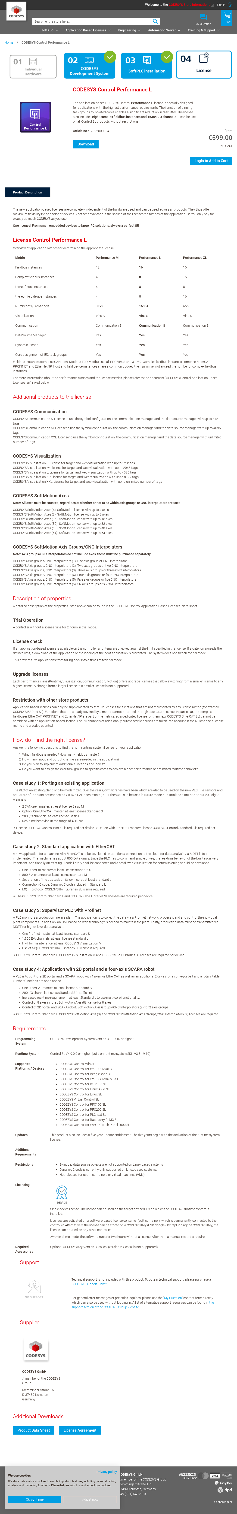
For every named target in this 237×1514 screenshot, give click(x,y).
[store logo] (17, 12)
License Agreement (80, 1430)
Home (9, 42)
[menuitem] (48, 30)
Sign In (221, 4)
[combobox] (96, 21)
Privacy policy (107, 1472)
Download (86, 144)
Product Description (27, 192)
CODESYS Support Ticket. (89, 1284)
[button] (179, 4)
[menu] (136, 30)
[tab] (27, 192)
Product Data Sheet (34, 1430)
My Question (203, 24)
